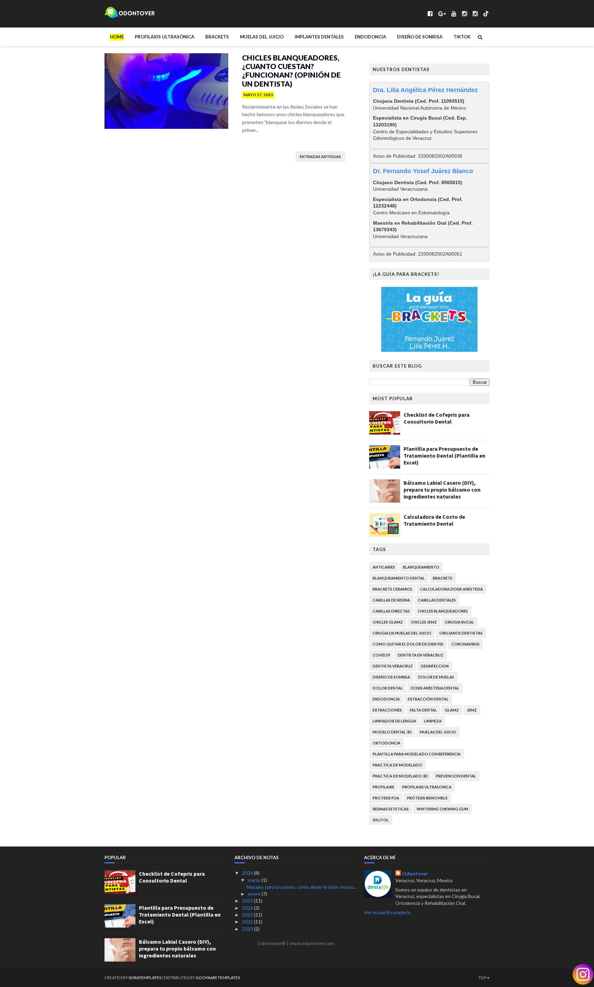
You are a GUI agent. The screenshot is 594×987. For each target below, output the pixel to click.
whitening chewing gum (442, 809)
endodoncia (386, 699)
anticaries (384, 567)
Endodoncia (370, 37)
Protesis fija (386, 798)
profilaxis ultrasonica (427, 787)
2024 (248, 908)
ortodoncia (386, 743)
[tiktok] (486, 13)
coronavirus (465, 644)
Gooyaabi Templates (218, 977)
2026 (248, 873)
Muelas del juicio (262, 37)
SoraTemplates (145, 977)
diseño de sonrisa (391, 677)
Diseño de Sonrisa (419, 37)
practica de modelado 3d (400, 776)
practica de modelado (397, 765)
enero (255, 894)
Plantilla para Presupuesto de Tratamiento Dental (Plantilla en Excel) (444, 455)
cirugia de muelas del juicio (402, 633)
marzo (255, 880)
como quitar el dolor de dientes (408, 644)
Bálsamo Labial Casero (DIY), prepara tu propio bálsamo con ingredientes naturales (442, 489)
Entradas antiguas (320, 156)
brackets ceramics (392, 589)
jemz (472, 710)
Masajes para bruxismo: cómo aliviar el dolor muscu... (301, 887)
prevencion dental (456, 776)
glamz (452, 710)
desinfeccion (435, 666)
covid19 (381, 655)
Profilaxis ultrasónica (164, 37)
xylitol (381, 820)
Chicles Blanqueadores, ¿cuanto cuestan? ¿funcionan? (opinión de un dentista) (291, 70)
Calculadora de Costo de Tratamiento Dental (434, 520)
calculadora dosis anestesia (451, 589)
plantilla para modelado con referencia (417, 754)
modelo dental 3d (392, 732)
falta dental (423, 710)
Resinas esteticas (391, 809)
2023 (248, 915)
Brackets (217, 37)
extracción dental (428, 699)
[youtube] (454, 13)
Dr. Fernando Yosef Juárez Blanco (423, 171)
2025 (248, 901)
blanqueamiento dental (399, 578)
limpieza (433, 721)
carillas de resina (391, 600)
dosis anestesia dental (435, 688)
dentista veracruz (393, 666)
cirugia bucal (459, 622)
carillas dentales (437, 600)
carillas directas (391, 611)
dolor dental (388, 688)
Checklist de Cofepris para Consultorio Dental (437, 418)
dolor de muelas (436, 677)
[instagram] (464, 13)
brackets (442, 578)
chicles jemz (424, 622)
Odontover (415, 873)
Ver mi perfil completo (387, 912)
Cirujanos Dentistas (461, 633)
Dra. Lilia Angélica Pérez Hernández (425, 90)
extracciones (387, 710)
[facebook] (430, 13)
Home (117, 37)
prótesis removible (427, 798)
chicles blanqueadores (443, 611)
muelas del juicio (438, 732)
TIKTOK (462, 37)
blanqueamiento (421, 567)
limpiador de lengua (394, 721)
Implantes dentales (319, 37)
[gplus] (442, 13)
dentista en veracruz (420, 655)
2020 (248, 929)
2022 (248, 921)
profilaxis (383, 787)
